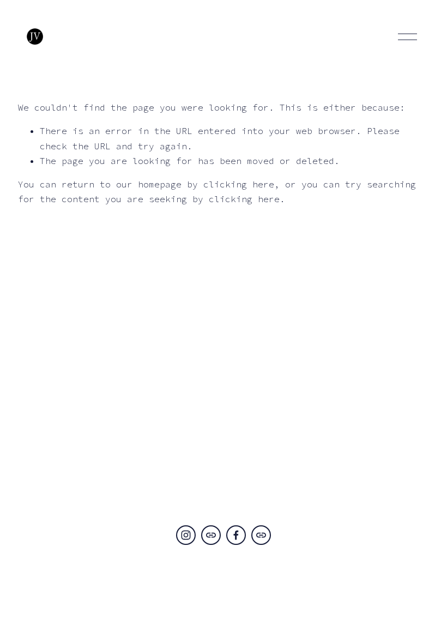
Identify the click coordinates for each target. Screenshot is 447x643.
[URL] (211, 535)
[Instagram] (186, 535)
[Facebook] (236, 535)
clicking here (238, 184)
